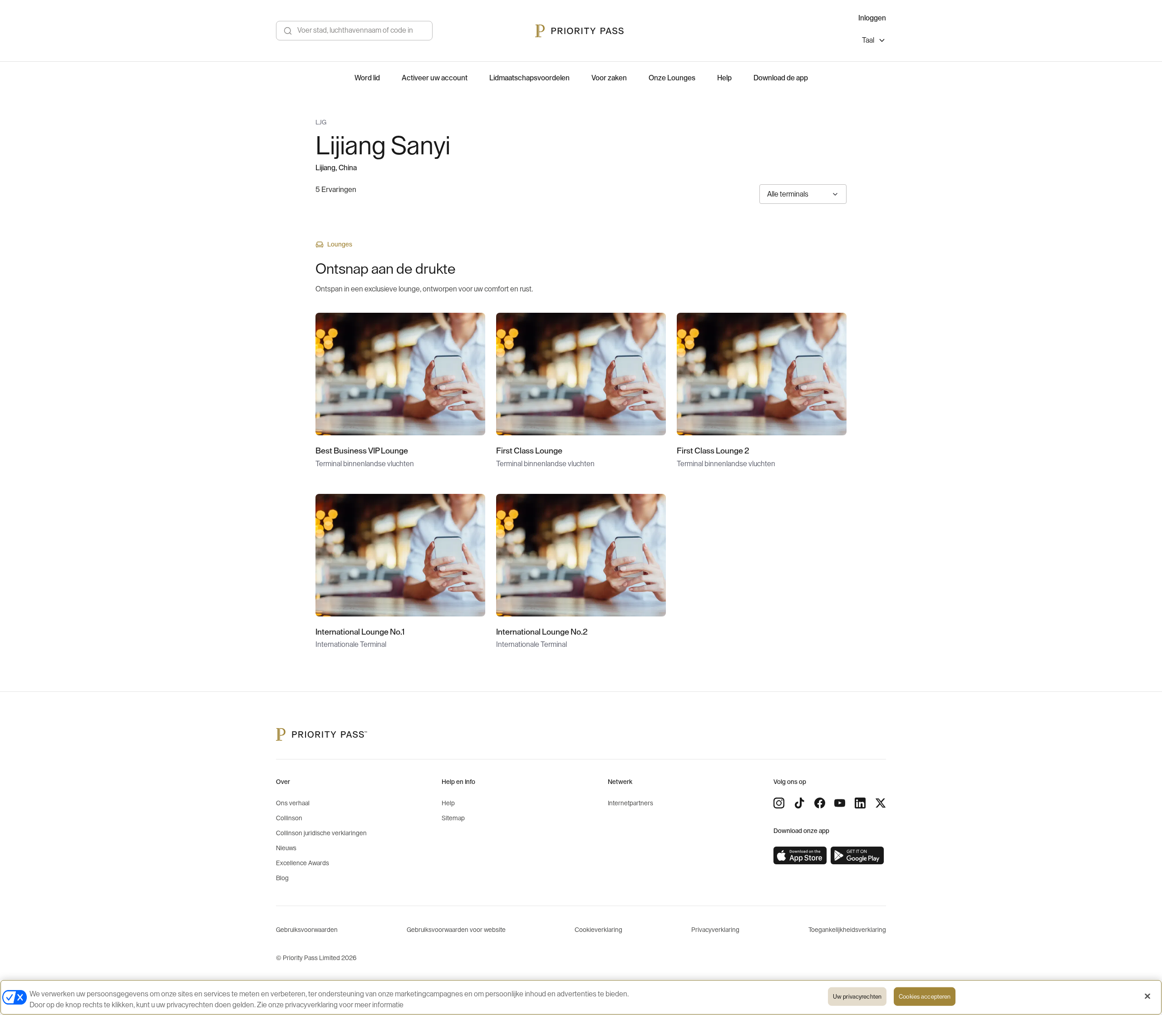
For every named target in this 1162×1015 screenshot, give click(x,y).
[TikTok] (799, 803)
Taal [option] (868, 40)
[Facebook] (819, 803)
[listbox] (874, 41)
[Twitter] (880, 803)
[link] (800, 856)
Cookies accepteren (924, 997)
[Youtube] (839, 803)
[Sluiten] (1147, 996)
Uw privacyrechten (857, 997)
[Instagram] (778, 803)
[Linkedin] (860, 803)
